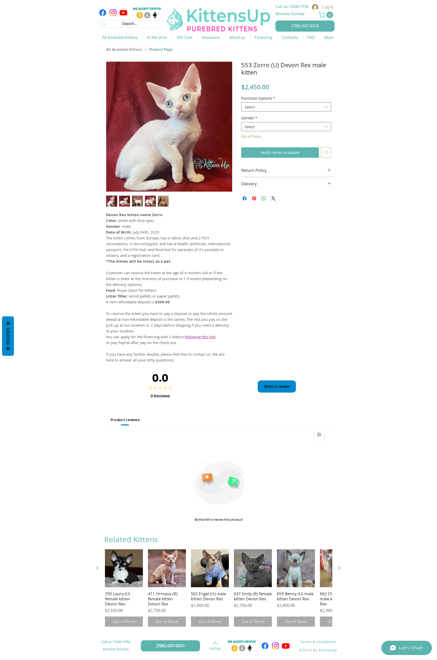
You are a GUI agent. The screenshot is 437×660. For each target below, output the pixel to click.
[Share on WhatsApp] (264, 198)
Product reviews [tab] (125, 419)
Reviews (8, 336)
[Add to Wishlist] (326, 152)
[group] (218, 588)
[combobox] (286, 106)
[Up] (215, 643)
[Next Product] (339, 568)
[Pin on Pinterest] (254, 198)
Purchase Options (258, 98)
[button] (326, 15)
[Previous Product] (98, 568)
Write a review (277, 386)
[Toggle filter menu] (319, 434)
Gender (249, 118)
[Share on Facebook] (245, 198)
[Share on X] (273, 198)
